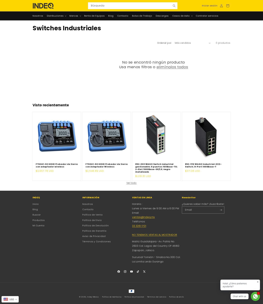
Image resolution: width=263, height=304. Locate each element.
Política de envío (176, 297)
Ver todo (131, 182)
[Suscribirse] (220, 210)
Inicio (36, 204)
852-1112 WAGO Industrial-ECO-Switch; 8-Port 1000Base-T (203, 165)
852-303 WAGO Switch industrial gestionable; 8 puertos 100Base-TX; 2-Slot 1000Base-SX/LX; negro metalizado (156, 168)
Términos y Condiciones (96, 241)
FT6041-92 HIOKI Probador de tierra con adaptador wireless (57, 165)
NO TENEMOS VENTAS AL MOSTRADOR (154, 235)
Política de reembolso (112, 297)
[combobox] (132, 5)
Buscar (37, 214)
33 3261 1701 (139, 226)
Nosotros (87, 204)
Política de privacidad (134, 297)
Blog (35, 209)
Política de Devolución (95, 225)
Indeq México (93, 297)
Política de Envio (92, 220)
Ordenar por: (164, 42)
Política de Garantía (94, 230)
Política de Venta (92, 214)
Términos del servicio (156, 297)
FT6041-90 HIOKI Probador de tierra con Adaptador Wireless (107, 165)
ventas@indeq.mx (143, 217)
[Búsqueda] (174, 5)
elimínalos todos (172, 67)
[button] (227, 5)
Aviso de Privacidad (93, 236)
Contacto (88, 209)
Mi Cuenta (38, 225)
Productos (39, 220)
